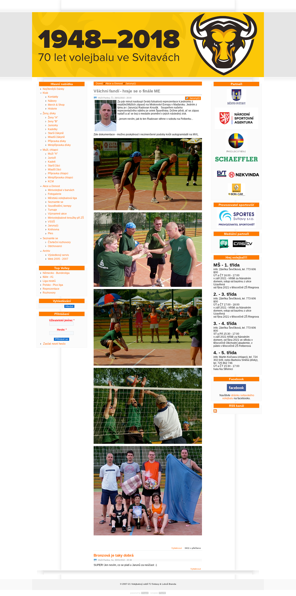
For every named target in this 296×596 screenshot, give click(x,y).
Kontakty (53, 96)
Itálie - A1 (48, 276)
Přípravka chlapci (58, 173)
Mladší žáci (54, 169)
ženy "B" (53, 121)
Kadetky (52, 129)
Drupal (145, 593)
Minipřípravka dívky (59, 145)
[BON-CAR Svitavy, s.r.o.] (236, 195)
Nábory (52, 100)
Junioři (52, 157)
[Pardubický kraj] (236, 152)
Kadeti (51, 161)
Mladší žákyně (56, 137)
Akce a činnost (51, 186)
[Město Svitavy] (236, 103)
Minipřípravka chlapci (60, 177)
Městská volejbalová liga (62, 198)
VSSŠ (51, 221)
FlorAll (162, 593)
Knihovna (53, 229)
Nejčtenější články (53, 88)
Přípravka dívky (57, 141)
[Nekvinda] (244, 176)
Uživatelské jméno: (62, 320)
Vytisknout (176, 548)
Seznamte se (55, 202)
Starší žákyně (56, 133)
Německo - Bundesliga (56, 273)
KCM (51, 181)
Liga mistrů (49, 281)
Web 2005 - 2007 (58, 258)
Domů (99, 83)
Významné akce (57, 213)
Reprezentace (51, 288)
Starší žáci (54, 165)
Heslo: (62, 329)
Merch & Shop (56, 104)
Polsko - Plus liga (53, 284)
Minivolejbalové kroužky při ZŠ (66, 217)
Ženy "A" (53, 117)
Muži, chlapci (50, 149)
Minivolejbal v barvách (61, 190)
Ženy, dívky (49, 113)
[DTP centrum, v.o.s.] (224, 247)
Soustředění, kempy (59, 205)
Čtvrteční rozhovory (59, 242)
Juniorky (53, 125)
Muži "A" (53, 153)
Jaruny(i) (53, 225)
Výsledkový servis (58, 255)
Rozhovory (49, 292)
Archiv (46, 250)
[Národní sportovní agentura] (236, 128)
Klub (45, 92)
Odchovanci (55, 246)
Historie (52, 108)
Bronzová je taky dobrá (113, 555)
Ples (50, 233)
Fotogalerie (54, 193)
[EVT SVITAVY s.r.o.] (221, 176)
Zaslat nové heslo (54, 343)
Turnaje (52, 209)
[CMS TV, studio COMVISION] (242, 247)
